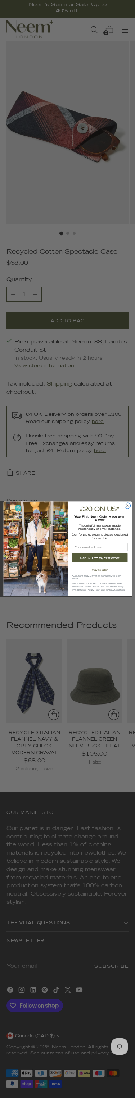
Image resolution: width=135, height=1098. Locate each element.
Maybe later (99, 569)
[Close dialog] (127, 506)
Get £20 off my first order (99, 558)
